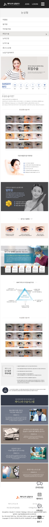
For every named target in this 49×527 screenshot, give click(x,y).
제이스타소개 (13, 504)
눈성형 (24, 12)
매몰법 (5, 20)
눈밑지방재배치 (8, 53)
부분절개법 (7, 29)
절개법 (5, 24)
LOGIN (35, 4)
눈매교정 (6, 38)
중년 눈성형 (7, 48)
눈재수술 (6, 43)
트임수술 (6, 34)
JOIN (27, 4)
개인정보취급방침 (13, 508)
